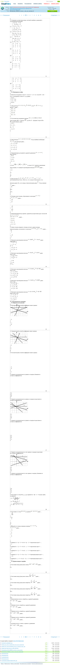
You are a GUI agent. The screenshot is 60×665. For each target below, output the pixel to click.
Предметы (20, 3)
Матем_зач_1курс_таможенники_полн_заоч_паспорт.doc (13, 644)
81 (45, 648)
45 (45, 657)
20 (45, 646)
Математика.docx (5, 658)
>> (59, 15)
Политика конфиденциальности (37, 663)
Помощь (2, 663)
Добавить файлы (37, 3)
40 (45, 655)
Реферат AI (46, 3)
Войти (2, 1)
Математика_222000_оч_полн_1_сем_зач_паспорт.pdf (12, 651)
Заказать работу (55, 3)
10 (38, 15)
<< (1, 15)
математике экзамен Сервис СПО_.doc (9, 660)
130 (45, 658)
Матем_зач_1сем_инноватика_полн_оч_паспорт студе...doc (13, 646)
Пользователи (27, 3)
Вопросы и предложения (15, 663)
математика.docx (5, 657)
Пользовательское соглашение (25, 663)
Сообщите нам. (36, 7)
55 (45, 653)
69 (45, 651)
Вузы (14, 3)
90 (45, 650)
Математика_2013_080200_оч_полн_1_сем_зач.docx (12, 650)
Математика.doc (5, 653)
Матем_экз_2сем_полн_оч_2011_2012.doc (10, 648)
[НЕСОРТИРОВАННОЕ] (15, 9)
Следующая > (54, 15)
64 (45, 644)
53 (45, 660)
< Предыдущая (6, 15)
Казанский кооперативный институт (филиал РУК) (21, 8)
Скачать (52, 11)
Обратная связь (7, 663)
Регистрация (6, 1)
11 (40, 15)
